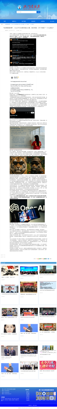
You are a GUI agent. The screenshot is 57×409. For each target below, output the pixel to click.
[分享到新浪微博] (38, 258)
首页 (2, 24)
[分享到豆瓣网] (44, 258)
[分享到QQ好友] (40, 258)
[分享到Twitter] (47, 258)
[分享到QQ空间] (37, 258)
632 (50, 258)
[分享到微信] (39, 258)
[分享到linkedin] (48, 258)
